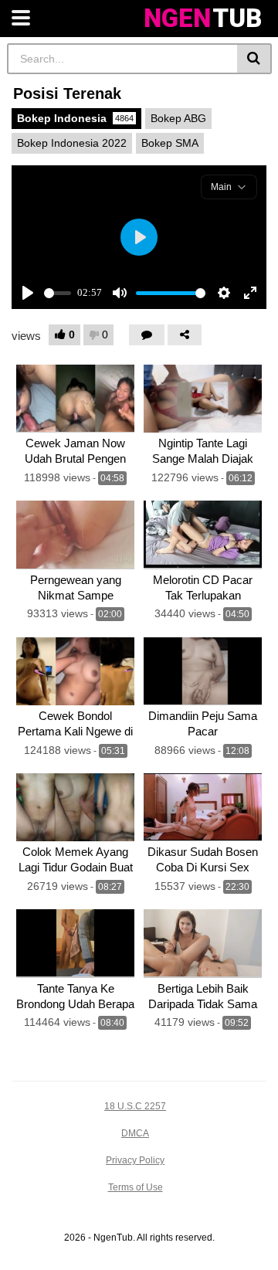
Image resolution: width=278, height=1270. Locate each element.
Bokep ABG (178, 118)
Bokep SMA (169, 143)
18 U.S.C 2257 (135, 1106)
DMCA (135, 1133)
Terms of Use (135, 1187)
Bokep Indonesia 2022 (72, 143)
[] (254, 58)
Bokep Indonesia (75, 118)
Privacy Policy (135, 1160)
